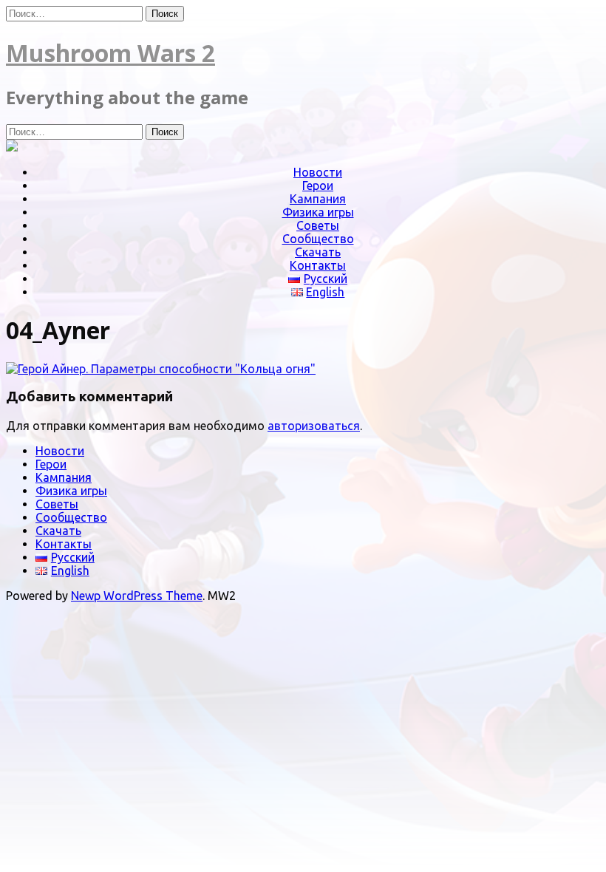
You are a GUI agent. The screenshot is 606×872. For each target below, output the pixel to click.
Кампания (318, 198)
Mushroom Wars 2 (110, 53)
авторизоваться (314, 425)
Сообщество (318, 238)
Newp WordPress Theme (136, 595)
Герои (317, 185)
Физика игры (318, 212)
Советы (317, 225)
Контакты (318, 265)
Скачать (318, 252)
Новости (317, 172)
